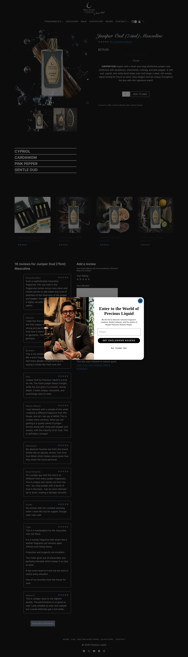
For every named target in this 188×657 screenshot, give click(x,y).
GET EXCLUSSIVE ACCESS (119, 340)
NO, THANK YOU (119, 348)
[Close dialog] (140, 301)
